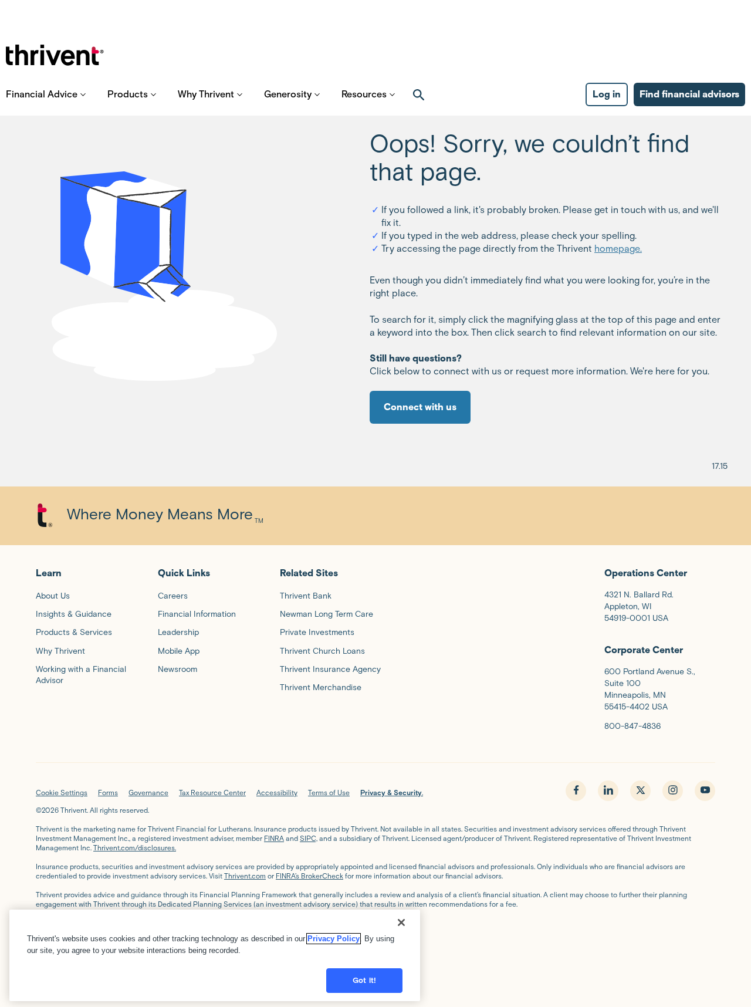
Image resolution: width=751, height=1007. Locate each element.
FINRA (274, 838)
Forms (108, 792)
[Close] (401, 922)
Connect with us (420, 407)
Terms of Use (329, 792)
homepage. (618, 248)
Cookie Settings (61, 792)
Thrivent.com (245, 875)
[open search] (419, 94)
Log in (607, 94)
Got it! (364, 980)
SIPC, (308, 838)
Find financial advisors (689, 94)
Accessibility (276, 792)
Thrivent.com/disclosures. (134, 847)
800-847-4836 (632, 726)
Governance (148, 792)
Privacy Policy (333, 938)
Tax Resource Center (212, 792)
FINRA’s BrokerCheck (309, 875)
